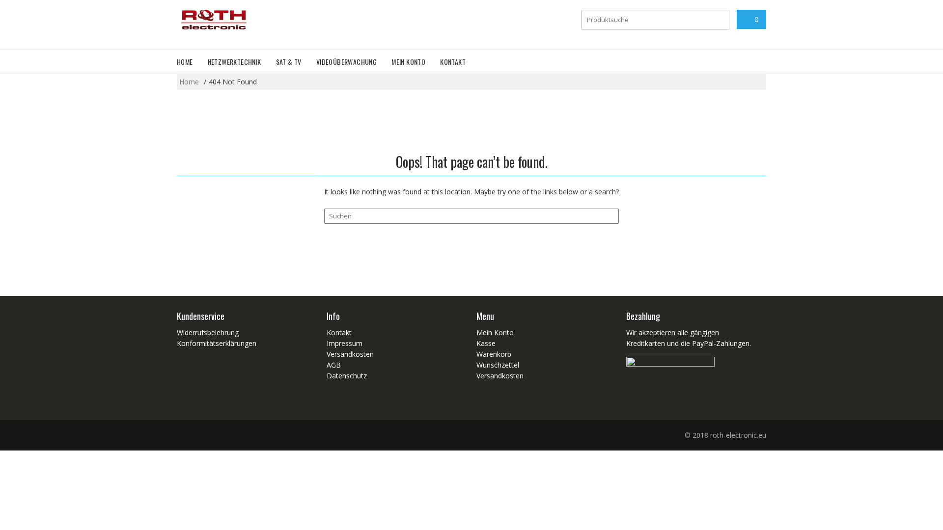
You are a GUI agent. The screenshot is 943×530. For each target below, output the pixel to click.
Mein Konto (408, 61)
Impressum (344, 343)
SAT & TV (289, 61)
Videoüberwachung (346, 61)
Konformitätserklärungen (216, 343)
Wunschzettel (497, 365)
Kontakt (453, 61)
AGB (334, 365)
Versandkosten (350, 354)
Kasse (486, 343)
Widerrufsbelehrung (208, 332)
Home (185, 61)
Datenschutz (347, 375)
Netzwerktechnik (234, 61)
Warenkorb (493, 354)
